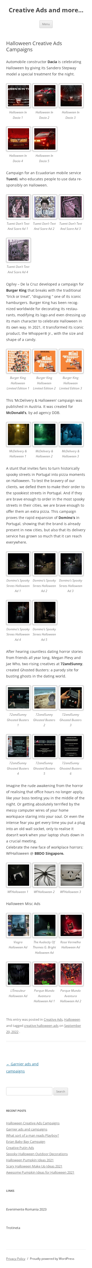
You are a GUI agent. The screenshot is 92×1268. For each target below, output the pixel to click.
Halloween (72, 1019)
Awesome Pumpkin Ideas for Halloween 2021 (40, 1172)
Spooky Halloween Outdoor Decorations (37, 1154)
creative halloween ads (41, 1025)
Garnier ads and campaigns (26, 1129)
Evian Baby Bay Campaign (25, 1141)
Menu (46, 24)
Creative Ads (53, 1019)
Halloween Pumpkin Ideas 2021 (30, 1160)
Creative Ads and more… (46, 10)
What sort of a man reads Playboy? (32, 1135)
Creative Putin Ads (20, 1147)
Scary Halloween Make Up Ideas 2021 (34, 1166)
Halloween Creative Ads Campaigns (33, 1123)
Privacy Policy (15, 1258)
